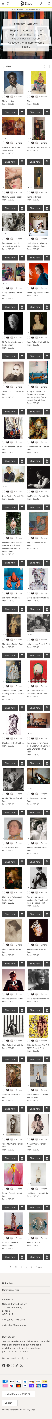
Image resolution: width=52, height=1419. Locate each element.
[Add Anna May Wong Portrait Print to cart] (22, 1158)
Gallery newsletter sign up (15, 1358)
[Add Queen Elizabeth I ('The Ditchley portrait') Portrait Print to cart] (22, 708)
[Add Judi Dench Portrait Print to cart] (47, 1207)
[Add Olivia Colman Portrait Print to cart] (47, 812)
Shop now (10, 112)
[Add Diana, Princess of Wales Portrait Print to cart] (47, 1109)
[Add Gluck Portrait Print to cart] (22, 862)
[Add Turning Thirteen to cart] (47, 208)
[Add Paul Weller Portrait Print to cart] (22, 1010)
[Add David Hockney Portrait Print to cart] (22, 307)
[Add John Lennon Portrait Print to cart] (47, 655)
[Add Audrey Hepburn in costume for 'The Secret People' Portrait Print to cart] (47, 914)
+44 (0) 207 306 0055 (13, 1319)
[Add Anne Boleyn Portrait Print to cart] (47, 356)
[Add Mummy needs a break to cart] (22, 208)
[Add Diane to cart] (47, 112)
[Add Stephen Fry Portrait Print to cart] (22, 763)
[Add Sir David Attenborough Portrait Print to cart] (22, 356)
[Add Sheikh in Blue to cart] (22, 112)
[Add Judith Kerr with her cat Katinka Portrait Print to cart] (47, 257)
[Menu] (3, 3)
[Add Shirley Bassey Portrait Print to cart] (47, 862)
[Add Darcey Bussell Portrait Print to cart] (22, 1207)
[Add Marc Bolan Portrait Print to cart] (22, 1059)
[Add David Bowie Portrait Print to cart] (47, 609)
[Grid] (44, 66)
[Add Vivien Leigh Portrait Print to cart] (47, 307)
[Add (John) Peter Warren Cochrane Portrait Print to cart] (47, 708)
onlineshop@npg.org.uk (14, 1325)
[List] (48, 66)
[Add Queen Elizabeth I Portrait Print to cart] (47, 461)
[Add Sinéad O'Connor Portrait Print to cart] (22, 411)
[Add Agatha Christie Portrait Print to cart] (22, 812)
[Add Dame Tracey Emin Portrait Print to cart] (22, 1257)
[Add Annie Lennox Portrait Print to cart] (47, 963)
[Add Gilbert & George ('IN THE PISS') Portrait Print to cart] (47, 1059)
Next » (39, 1267)
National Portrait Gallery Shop (22, 1410)
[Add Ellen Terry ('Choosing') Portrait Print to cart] (22, 914)
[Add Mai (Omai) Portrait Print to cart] (22, 655)
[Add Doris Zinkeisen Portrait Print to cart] (22, 461)
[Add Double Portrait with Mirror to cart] (47, 162)
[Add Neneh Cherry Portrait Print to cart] (47, 1158)
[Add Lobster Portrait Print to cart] (22, 609)
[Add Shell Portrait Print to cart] (47, 1257)
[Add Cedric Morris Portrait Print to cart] (22, 1109)
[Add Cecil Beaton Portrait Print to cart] (22, 507)
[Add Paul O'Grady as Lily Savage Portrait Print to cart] (22, 257)
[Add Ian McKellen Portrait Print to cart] (47, 507)
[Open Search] (9, 3)
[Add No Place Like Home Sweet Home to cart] (22, 162)
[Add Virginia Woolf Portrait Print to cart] (47, 563)
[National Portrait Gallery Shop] (26, 3)
